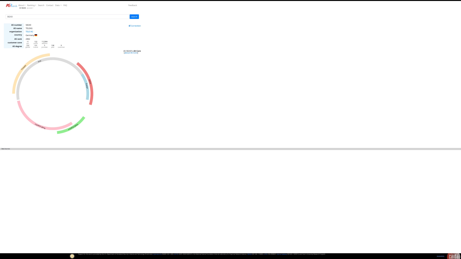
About (21, 5)
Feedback (132, 5)
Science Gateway (282, 254)
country (18, 34)
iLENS (265, 254)
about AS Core (130, 52)
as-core (29, 8)
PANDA (249, 254)
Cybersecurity (157, 254)
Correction (135, 25)
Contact (49, 5)
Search (41, 5)
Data (57, 5)
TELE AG (29, 31)
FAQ (65, 5)
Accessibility (440, 256)
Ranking (31, 5)
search (134, 16)
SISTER (176, 254)
